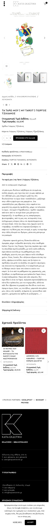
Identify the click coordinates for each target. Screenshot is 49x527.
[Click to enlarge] (6, 66)
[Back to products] (6, 104)
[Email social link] (15, 164)
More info (17, 522)
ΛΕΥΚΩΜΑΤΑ (7, 99)
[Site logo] (24, 4)
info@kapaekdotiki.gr (13, 493)
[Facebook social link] (8, 164)
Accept (30, 522)
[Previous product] (3, 104)
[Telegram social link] (27, 164)
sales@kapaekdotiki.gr (13, 460)
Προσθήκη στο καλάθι (25, 138)
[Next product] (9, 104)
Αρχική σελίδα (8, 97)
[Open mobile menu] (4, 3)
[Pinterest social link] (18, 164)
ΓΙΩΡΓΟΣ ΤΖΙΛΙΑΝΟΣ (18, 160)
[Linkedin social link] (21, 164)
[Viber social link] (30, 164)
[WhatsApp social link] (24, 164)
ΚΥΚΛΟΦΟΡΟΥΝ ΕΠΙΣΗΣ (26, 97)
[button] (4, 37)
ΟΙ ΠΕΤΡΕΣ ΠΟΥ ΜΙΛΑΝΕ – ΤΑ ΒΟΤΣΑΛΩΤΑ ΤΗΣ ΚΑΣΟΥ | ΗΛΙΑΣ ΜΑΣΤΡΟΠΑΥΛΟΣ (10, 353)
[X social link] (11, 164)
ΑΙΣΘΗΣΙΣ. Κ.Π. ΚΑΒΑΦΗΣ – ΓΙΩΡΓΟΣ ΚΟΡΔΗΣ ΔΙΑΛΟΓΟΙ (35, 358)
